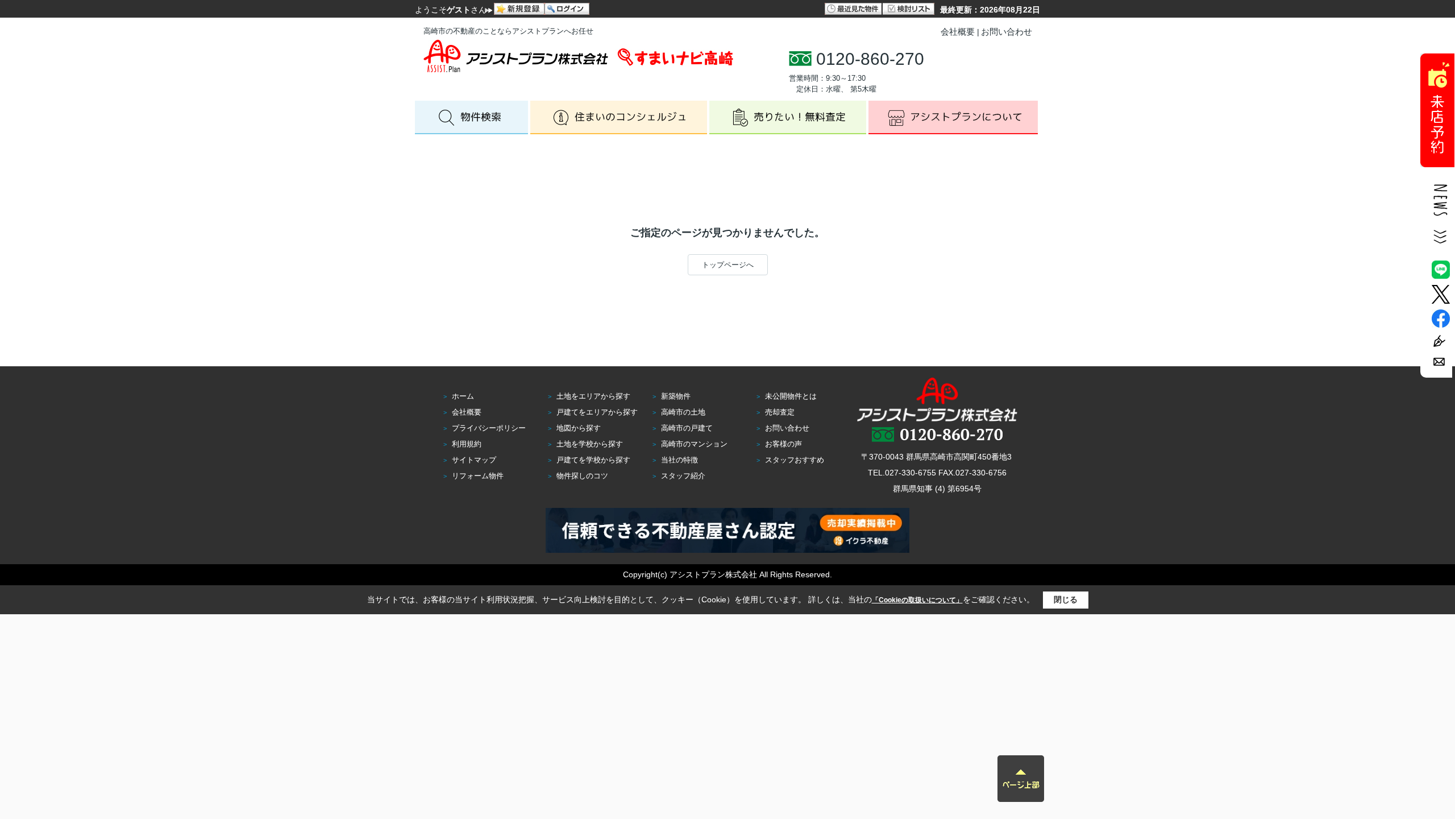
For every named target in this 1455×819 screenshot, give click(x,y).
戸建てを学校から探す (593, 460)
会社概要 (958, 31)
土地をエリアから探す (593, 396)
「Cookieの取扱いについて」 (917, 600)
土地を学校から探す (589, 444)
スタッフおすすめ (794, 460)
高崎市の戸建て (687, 428)
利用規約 (466, 444)
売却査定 (780, 412)
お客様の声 (783, 444)
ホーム (463, 396)
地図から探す (578, 428)
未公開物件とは (791, 396)
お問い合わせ (1006, 31)
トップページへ (728, 264)
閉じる (1066, 599)
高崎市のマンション (694, 444)
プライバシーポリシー (489, 428)
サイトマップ (474, 460)
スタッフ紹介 (683, 475)
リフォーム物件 (478, 475)
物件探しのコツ (582, 475)
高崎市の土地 (683, 412)
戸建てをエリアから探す (597, 412)
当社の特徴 (679, 460)
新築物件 (676, 396)
